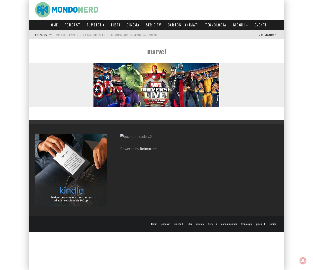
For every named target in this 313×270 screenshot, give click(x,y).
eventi (260, 24)
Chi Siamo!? (267, 34)
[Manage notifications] (303, 260)
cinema (133, 24)
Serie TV (153, 24)
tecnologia (216, 24)
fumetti (94, 24)
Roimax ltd (148, 148)
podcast (72, 24)
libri (115, 24)
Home (53, 24)
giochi (239, 24)
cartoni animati (183, 24)
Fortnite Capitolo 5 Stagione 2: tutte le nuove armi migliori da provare (107, 34)
